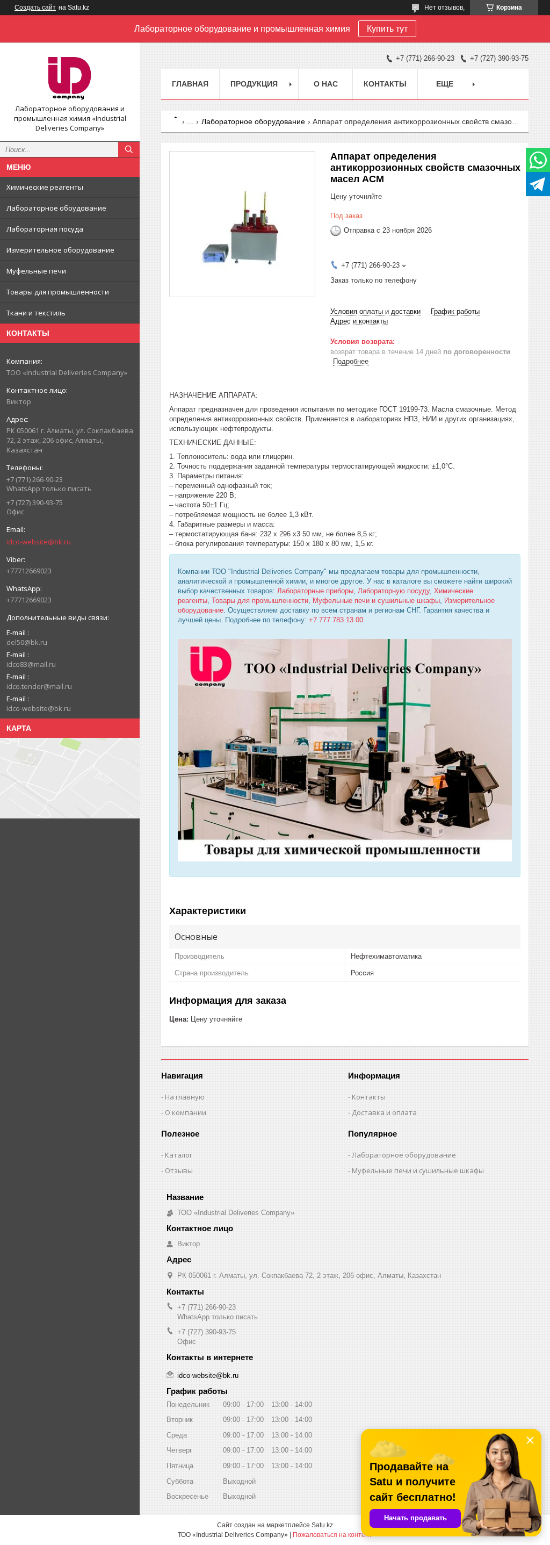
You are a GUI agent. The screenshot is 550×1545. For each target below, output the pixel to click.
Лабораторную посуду (394, 591)
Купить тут (387, 28)
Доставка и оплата (384, 1112)
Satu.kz (322, 1525)
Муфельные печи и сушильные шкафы (376, 601)
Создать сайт (35, 7)
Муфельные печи (36, 271)
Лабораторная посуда (44, 229)
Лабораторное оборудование (253, 121)
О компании (185, 1112)
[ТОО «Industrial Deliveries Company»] (70, 77)
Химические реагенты (44, 187)
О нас (326, 84)
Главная (190, 84)
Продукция (254, 84)
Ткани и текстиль (36, 313)
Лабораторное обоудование (56, 208)
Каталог (178, 1155)
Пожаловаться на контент (332, 1535)
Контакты (385, 84)
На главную (185, 1097)
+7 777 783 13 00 (336, 620)
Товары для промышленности (57, 292)
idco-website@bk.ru (38, 542)
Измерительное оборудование (60, 250)
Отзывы (179, 1170)
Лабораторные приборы (315, 591)
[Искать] (129, 149)
